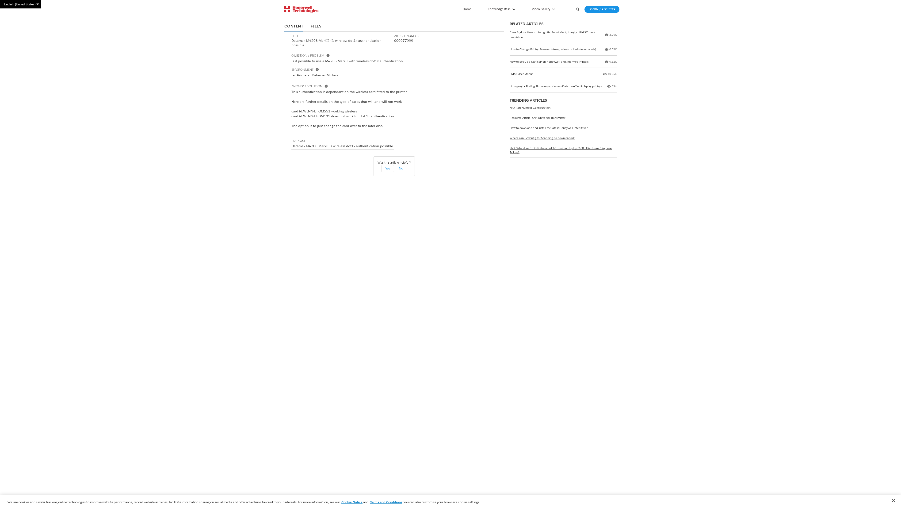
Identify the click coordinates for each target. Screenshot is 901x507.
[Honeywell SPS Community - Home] (301, 9)
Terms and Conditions (386, 502)
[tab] (293, 26)
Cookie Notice (352, 502)
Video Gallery (541, 9)
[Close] (893, 500)
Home (467, 9)
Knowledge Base (499, 9)
